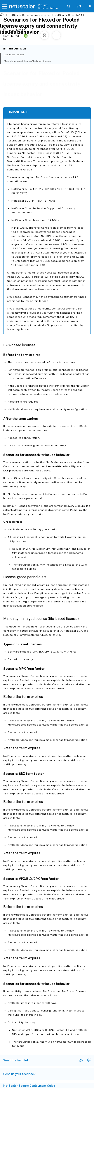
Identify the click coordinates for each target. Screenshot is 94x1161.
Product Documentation (48, 6)
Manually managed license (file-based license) (27, 61)
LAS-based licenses (14, 54)
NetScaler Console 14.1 (69, 15)
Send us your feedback (19, 1074)
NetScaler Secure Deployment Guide (29, 1085)
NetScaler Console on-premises (29, 15)
